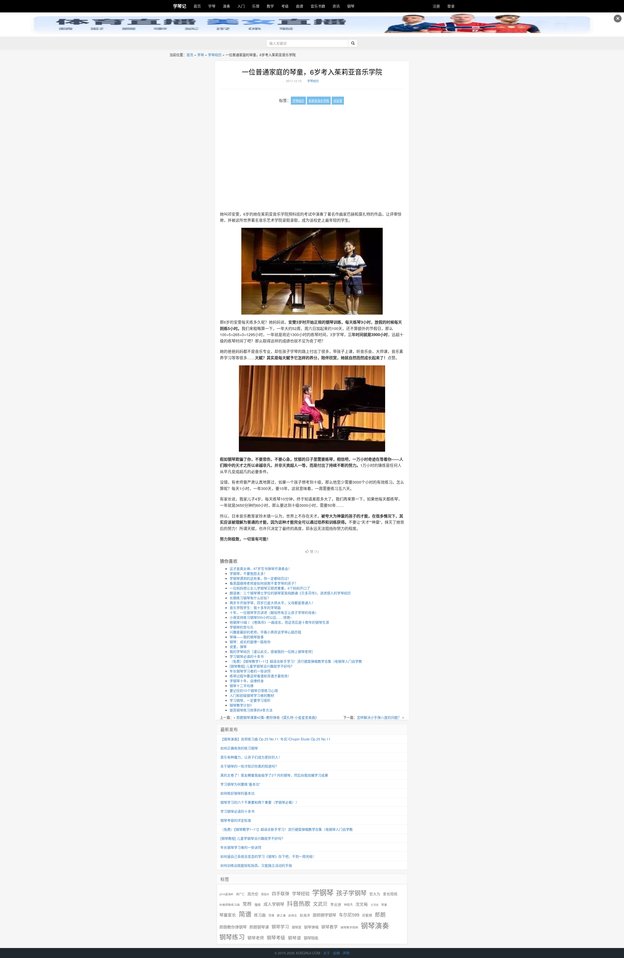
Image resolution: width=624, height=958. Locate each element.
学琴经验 (301, 893)
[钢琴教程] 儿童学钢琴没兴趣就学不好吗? (261, 666)
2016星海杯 (226, 894)
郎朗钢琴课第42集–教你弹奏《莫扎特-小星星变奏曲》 (277, 717)
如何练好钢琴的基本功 (237, 793)
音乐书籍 (318, 6)
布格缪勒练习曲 (229, 905)
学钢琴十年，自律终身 (247, 680)
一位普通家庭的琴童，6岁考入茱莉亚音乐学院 (312, 72)
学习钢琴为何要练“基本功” (240, 784)
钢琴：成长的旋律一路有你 (250, 641)
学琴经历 (215, 54)
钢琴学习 (280, 927)
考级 (285, 6)
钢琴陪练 (311, 937)
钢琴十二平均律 (242, 685)
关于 (326, 952)
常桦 (247, 904)
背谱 (271, 915)
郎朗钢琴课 (259, 927)
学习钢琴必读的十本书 (247, 656)
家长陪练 (390, 893)
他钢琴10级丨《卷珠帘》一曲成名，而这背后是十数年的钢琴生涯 (279, 622)
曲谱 (299, 6)
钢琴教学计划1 (241, 705)
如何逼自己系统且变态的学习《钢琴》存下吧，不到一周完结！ (268, 856)
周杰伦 (252, 893)
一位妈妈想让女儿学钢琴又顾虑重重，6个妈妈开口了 (270, 588)
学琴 (211, 6)
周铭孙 (265, 894)
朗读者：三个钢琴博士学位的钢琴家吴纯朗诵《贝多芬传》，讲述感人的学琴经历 (290, 592)
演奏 (226, 6)
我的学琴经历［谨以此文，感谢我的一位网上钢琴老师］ (272, 651)
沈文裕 (361, 904)
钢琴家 (296, 927)
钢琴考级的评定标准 (235, 820)
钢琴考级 (276, 937)
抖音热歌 (298, 903)
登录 (451, 6)
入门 (241, 6)
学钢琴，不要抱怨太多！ (248, 573)
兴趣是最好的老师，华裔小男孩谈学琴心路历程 (265, 631)
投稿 (336, 952)
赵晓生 (292, 915)
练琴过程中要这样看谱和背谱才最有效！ (260, 675)
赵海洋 (305, 915)
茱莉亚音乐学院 (319, 101)
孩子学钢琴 (351, 892)
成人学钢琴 (273, 904)
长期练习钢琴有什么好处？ (250, 597)
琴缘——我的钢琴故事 (247, 636)
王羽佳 (374, 905)
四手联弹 (280, 893)
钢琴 (350, 6)
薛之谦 (281, 915)
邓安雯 (337, 101)
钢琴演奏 (375, 925)
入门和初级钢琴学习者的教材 (252, 695)
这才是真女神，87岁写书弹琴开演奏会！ (261, 568)
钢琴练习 (232, 936)
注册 (436, 6)
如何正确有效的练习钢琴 (239, 748)
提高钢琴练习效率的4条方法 (251, 710)
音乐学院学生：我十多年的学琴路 (255, 607)
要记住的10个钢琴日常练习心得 (254, 690)
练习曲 (260, 915)
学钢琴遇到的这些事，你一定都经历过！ (260, 578)
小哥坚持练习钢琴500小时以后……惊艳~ (261, 617)
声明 (346, 952)
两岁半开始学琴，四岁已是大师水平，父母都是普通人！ (272, 602)
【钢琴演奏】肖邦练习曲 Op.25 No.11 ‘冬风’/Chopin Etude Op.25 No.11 (275, 739)
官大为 (374, 893)
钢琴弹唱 (311, 926)
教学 (270, 6)
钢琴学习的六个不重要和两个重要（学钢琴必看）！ (259, 802)
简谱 (245, 913)
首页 (197, 6)
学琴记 (179, 6)
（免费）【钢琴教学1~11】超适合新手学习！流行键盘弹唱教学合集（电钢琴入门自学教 (296, 661)
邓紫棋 (367, 915)
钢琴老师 (255, 938)
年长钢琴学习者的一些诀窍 (250, 671)
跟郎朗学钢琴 (324, 915)
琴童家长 (227, 915)
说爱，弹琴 (238, 646)
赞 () (314, 551)
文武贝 (320, 903)
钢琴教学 (329, 927)
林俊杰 (348, 904)
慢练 (257, 904)
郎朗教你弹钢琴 (233, 927)
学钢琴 (322, 892)
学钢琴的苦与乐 (242, 627)
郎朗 (380, 914)
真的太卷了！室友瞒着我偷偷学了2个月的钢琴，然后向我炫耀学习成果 (274, 775)
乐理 (255, 6)
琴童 (384, 905)
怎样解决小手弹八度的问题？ (379, 717)
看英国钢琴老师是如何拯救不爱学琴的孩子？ (264, 583)
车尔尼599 (349, 914)
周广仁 (240, 894)
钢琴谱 (294, 938)
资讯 (336, 6)
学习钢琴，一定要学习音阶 (250, 700)
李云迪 (335, 904)
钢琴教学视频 (349, 927)
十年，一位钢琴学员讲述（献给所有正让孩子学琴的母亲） (274, 612)
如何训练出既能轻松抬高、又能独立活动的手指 (256, 865)
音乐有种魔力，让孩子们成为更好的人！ (251, 757)
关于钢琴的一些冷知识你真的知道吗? (248, 766)
